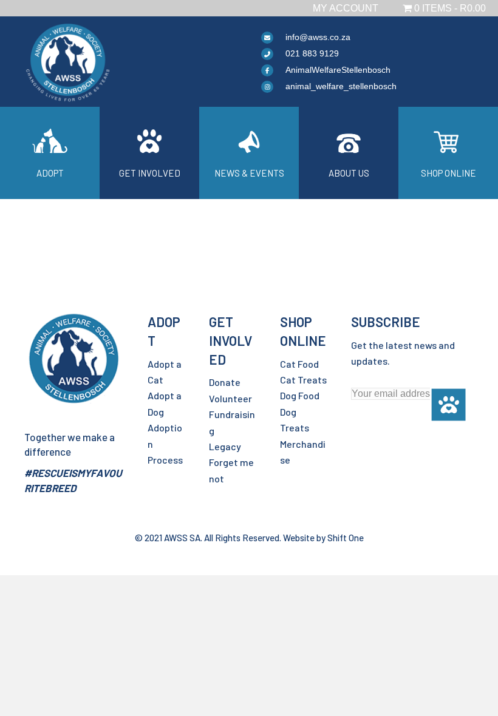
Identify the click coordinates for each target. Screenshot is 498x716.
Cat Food (299, 364)
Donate (224, 382)
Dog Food (299, 395)
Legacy (225, 446)
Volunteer (230, 398)
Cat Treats (303, 379)
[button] (448, 405)
